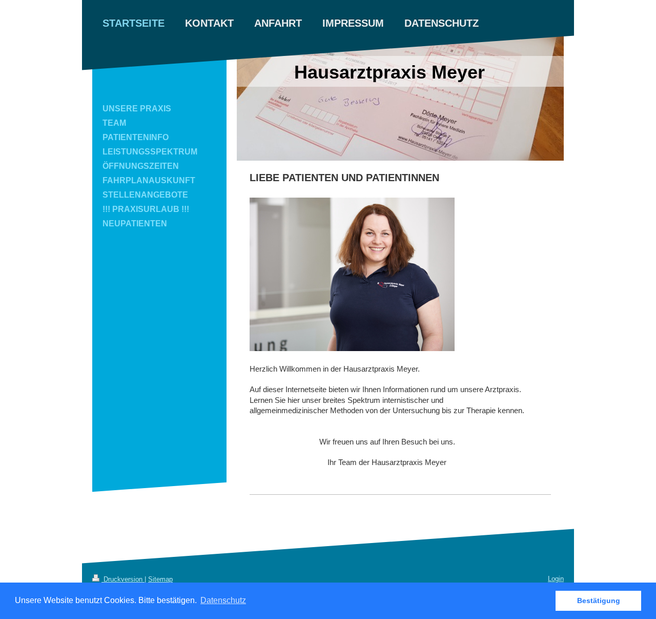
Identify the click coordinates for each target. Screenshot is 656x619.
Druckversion (123, 579)
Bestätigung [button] (598, 600)
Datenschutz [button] (223, 600)
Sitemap (160, 579)
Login (556, 579)
